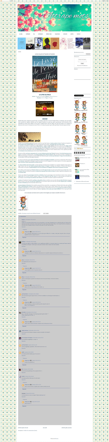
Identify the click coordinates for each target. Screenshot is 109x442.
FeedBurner (85, 65)
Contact (78, 34)
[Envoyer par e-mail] (43, 213)
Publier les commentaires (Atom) (30, 430)
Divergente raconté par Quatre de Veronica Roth (85, 176)
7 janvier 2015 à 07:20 (36, 302)
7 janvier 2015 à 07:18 (36, 251)
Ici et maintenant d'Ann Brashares (84, 170)
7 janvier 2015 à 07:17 (36, 231)
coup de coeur (29, 213)
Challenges (57, 34)
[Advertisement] (81, 191)
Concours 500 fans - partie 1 (85, 158)
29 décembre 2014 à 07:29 (38, 337)
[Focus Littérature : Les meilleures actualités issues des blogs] (78, 148)
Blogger (56, 438)
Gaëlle (23, 352)
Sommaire (28, 34)
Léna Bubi (24, 312)
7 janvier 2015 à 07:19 (36, 268)
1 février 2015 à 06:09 (29, 376)
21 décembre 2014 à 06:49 (30, 241)
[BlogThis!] (44, 213)
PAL (34, 34)
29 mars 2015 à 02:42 (30, 393)
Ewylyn (23, 219)
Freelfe (23, 376)
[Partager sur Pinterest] (48, 213)
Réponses (25, 229)
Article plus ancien (67, 427)
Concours (65, 34)
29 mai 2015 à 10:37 (36, 401)
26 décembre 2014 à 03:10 (31, 312)
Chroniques (40, 34)
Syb (22, 369)
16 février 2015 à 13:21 (36, 384)
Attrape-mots (27, 231)
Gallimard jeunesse (36, 213)
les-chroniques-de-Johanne (27, 337)
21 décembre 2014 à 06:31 (30, 219)
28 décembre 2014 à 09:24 (33, 330)
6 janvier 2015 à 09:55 (29, 352)
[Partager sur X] (45, 213)
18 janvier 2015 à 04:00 (28, 369)
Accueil (20, 34)
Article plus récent (23, 427)
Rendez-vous (48, 34)
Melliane (23, 241)
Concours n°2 (82, 163)
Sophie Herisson (25, 330)
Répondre (24, 237)
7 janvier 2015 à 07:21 (36, 360)
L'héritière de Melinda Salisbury (82, 181)
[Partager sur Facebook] (47, 213)
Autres (72, 34)
